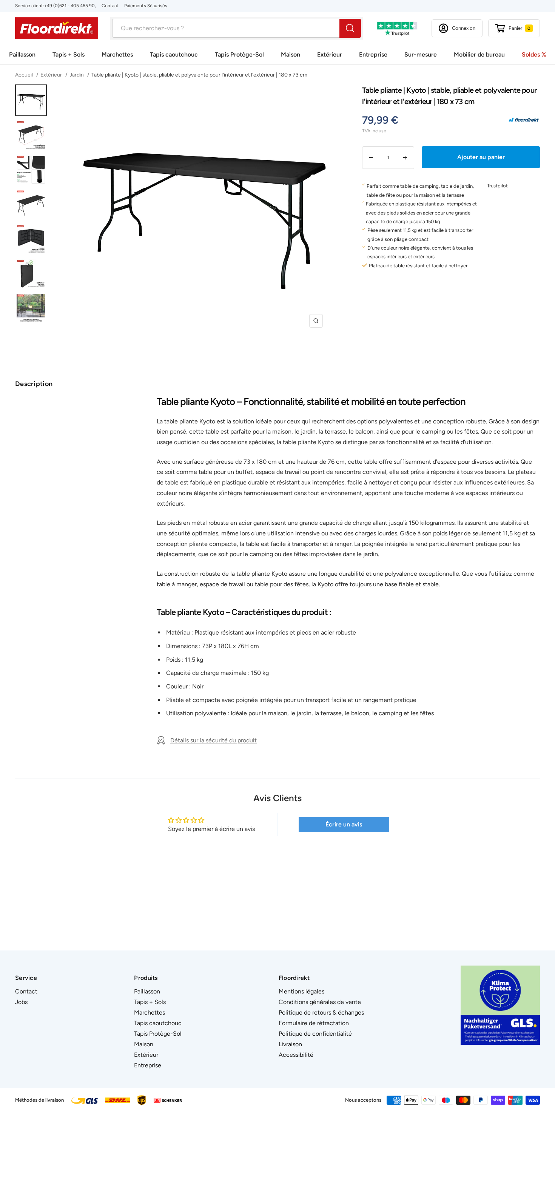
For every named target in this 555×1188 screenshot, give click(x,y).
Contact (110, 5)
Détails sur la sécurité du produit (213, 740)
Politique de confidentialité (315, 1033)
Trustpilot (497, 186)
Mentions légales (301, 991)
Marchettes (117, 54)
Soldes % (534, 54)
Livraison (290, 1044)
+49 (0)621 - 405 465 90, (70, 5)
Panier (519, 28)
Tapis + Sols (68, 54)
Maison (290, 54)
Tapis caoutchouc (174, 54)
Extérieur (329, 54)
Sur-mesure (420, 54)
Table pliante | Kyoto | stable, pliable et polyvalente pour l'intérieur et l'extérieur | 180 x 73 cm (199, 75)
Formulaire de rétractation (314, 1023)
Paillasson (22, 54)
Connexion (463, 28)
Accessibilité (296, 1054)
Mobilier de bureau (479, 54)
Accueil (24, 75)
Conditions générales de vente (320, 1002)
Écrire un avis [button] (343, 824)
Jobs (21, 1002)
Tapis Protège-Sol (239, 54)
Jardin (76, 75)
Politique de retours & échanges (321, 1012)
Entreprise (373, 54)
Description (33, 384)
